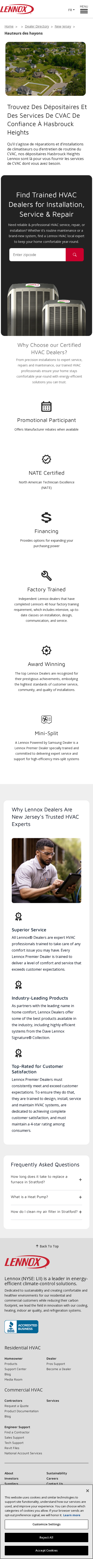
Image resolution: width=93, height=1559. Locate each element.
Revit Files (12, 1448)
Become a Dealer (58, 1369)
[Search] (75, 254)
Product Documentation (22, 1411)
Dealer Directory (37, 26)
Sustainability (56, 1473)
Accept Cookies (46, 1550)
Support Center (15, 1369)
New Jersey (63, 26)
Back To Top (49, 1246)
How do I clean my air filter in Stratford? (44, 1211)
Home (9, 26)
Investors (12, 1478)
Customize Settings (46, 1524)
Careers (52, 1478)
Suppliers (11, 1483)
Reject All (46, 1537)
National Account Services (23, 1453)
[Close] (88, 1491)
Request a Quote (17, 1406)
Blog (8, 1374)
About (9, 1473)
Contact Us (54, 1483)
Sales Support (14, 1437)
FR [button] (70, 10)
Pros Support (55, 1364)
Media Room (13, 1379)
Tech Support (14, 1443)
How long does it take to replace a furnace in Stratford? (39, 1179)
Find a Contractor (17, 1432)
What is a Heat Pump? (29, 1197)
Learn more (71, 1515)
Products (11, 1364)
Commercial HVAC (24, 1389)
